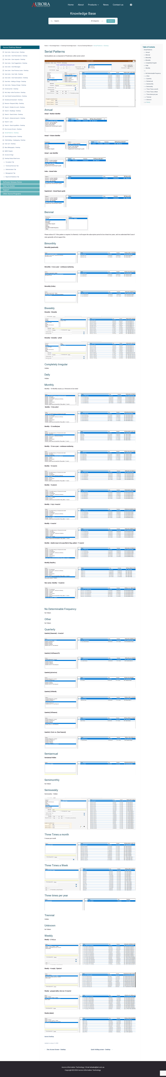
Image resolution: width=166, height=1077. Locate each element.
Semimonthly (149, 84)
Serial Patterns (148, 49)
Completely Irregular (151, 62)
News (106, 4)
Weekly (148, 102)
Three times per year (152, 94)
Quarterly (149, 78)
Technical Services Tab (12, 166)
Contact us (118, 4)
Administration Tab (11, 169)
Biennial (148, 55)
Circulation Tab (10, 162)
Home (71, 4)
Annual (148, 52)
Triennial (148, 97)
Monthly (148, 68)
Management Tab (10, 173)
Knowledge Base (54, 45)
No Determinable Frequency (153, 73)
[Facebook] (131, 5)
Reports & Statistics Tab (12, 176)
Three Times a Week (152, 91)
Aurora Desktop (49, 1036)
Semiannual (149, 81)
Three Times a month (152, 89)
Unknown (148, 99)
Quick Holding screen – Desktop (100, 1049)
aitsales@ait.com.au (97, 1067)
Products (92, 4)
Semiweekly (149, 86)
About (81, 4)
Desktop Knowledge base (68, 45)
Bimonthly (148, 57)
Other (147, 76)
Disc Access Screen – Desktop (56, 1049)
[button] (98, 5)
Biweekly (148, 60)
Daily (147, 65)
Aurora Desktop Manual (85, 45)
